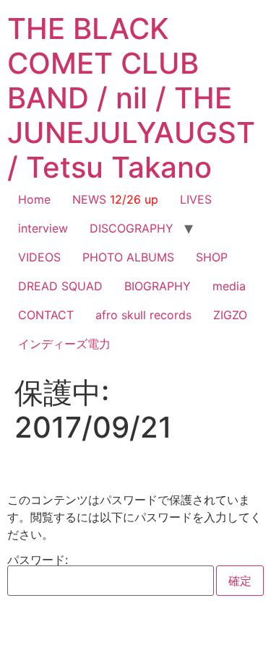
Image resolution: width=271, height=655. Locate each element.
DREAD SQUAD (60, 286)
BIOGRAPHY (157, 286)
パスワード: (37, 560)
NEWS (115, 199)
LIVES (196, 199)
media (229, 286)
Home (34, 199)
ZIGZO (230, 315)
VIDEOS (39, 257)
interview (43, 228)
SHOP (212, 257)
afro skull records (143, 315)
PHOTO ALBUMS (128, 257)
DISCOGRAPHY (131, 228)
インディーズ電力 (64, 344)
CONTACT (46, 315)
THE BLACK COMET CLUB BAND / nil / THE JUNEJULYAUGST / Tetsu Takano (131, 98)
